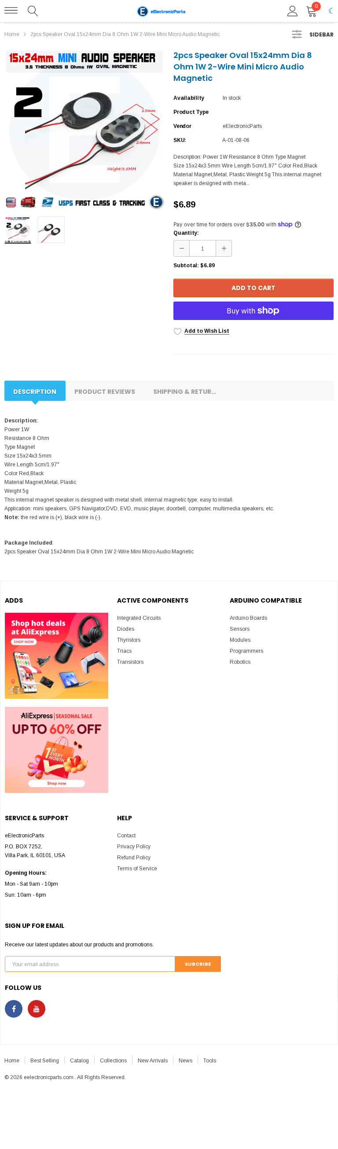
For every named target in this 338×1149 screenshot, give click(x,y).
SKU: (179, 140)
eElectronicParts (242, 126)
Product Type (191, 112)
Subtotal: (186, 265)
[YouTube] (36, 1009)
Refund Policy (134, 857)
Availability (188, 98)
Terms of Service (137, 868)
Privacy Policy (134, 847)
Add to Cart (253, 288)
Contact (126, 836)
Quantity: (186, 233)
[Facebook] (13, 1009)
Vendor (182, 126)
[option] (84, 130)
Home (11, 34)
